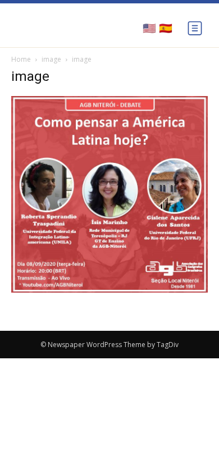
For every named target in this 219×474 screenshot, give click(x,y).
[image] (109, 289)
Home (21, 59)
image (51, 59)
